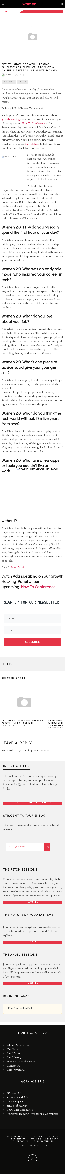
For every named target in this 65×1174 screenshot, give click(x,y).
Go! (32, 618)
